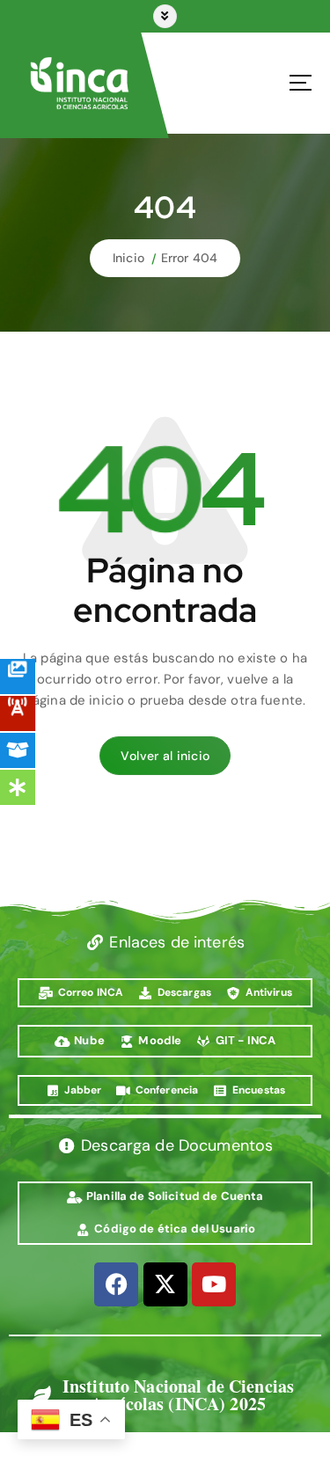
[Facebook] (116, 1284)
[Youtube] (214, 1284)
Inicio (128, 258)
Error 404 (189, 258)
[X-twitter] (165, 1284)
